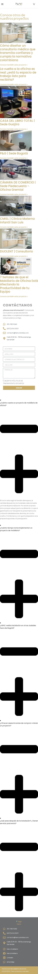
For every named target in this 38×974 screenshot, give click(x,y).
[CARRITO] (33, 4)
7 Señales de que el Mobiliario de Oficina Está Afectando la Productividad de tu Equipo (19, 284)
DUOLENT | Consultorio (16, 251)
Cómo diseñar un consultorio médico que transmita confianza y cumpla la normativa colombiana (17, 53)
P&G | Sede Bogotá (14, 153)
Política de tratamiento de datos (14, 969)
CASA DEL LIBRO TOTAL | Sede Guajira (17, 122)
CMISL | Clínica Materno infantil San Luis (17, 220)
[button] (2, 4)
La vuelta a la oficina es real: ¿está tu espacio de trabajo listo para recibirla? (18, 74)
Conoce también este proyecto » (14, 65)
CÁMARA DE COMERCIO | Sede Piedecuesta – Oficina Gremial (18, 186)
